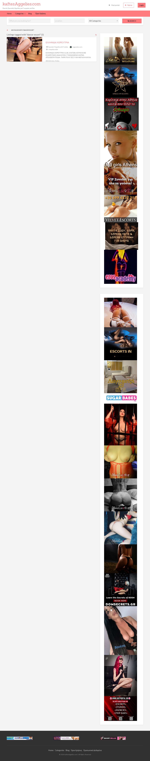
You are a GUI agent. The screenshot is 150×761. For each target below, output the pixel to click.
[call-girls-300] (120, 148)
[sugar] (121, 398)
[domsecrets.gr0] (120, 589)
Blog (30, 14)
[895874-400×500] (120, 675)
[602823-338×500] (120, 630)
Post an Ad (115, 5)
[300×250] (120, 50)
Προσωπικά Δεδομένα (92, 750)
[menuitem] (114, 5)
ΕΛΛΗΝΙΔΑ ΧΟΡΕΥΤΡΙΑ (57, 42)
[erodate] (121, 235)
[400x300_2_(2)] (120, 708)
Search (132, 21)
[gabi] (120, 424)
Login (141, 5)
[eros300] (120, 266)
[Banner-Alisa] (120, 461)
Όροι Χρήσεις (40, 14)
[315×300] (121, 114)
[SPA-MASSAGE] (120, 376)
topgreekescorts (77, 47)
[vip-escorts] (120, 81)
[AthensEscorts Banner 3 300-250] (120, 181)
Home (9, 14)
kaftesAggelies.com (22, 3)
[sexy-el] (120, 312)
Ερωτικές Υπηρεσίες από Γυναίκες (58, 47)
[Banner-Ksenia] (120, 527)
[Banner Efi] (120, 494)
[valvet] (120, 208)
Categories (19, 14)
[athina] (120, 558)
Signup (129, 5)
